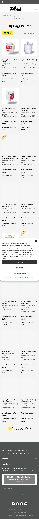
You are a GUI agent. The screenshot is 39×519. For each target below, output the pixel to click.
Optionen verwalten (19, 273)
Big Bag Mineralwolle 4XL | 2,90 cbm (9, 400)
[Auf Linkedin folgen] (21, 503)
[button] (36, 241)
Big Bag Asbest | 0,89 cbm (8, 109)
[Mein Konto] (31, 8)
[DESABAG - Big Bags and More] (16, 8)
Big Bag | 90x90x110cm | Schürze (29, 61)
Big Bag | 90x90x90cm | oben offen (28, 109)
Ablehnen (19, 268)
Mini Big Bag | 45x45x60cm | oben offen (8, 353)
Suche (26, 8)
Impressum (30, 277)
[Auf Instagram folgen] (17, 503)
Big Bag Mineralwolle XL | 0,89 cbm (10, 61)
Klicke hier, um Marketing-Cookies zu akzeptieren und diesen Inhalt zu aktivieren (19, 479)
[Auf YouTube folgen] (25, 503)
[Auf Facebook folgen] (13, 503)
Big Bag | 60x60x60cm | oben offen (9, 205)
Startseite (5, 16)
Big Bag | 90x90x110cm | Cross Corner (29, 302)
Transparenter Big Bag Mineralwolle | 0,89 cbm (10, 157)
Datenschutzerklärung (20, 277)
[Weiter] (29, 428)
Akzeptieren (19, 262)
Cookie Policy (9, 277)
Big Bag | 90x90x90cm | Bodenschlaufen (28, 400)
